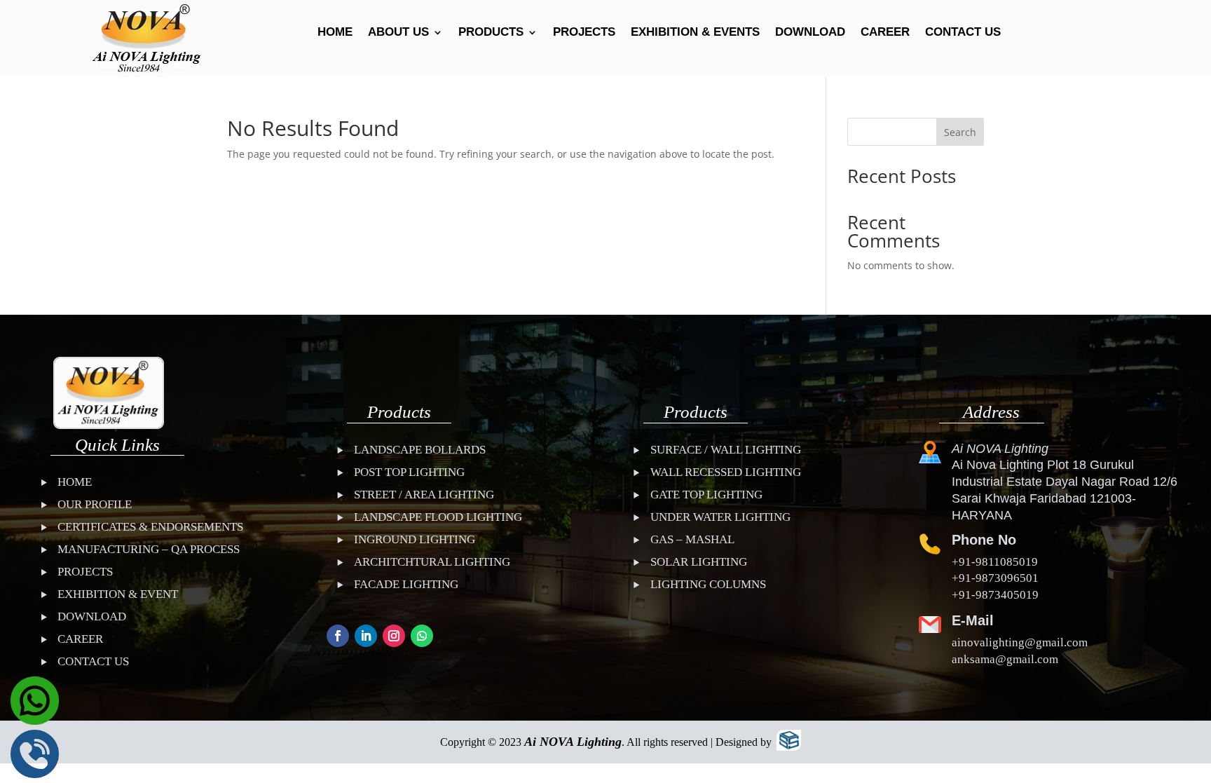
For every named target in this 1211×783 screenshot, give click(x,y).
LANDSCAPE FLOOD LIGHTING (438, 517)
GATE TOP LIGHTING (706, 494)
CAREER (885, 33)
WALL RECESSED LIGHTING (725, 472)
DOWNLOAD (810, 33)
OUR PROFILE (94, 504)
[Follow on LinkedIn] (366, 636)
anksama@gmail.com (1005, 659)
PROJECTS (584, 33)
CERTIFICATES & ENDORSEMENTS (150, 526)
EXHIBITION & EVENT (117, 594)
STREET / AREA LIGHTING (424, 494)
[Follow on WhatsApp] (422, 636)
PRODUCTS (491, 33)
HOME (335, 33)
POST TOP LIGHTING (409, 472)
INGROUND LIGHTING (414, 539)
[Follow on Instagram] (394, 636)
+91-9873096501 (995, 578)
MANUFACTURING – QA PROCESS (148, 549)
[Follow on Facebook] (338, 636)
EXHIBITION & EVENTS (695, 33)
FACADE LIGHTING (406, 584)
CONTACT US (963, 33)
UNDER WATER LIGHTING (720, 517)
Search (960, 132)
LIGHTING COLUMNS (708, 584)
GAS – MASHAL (692, 539)
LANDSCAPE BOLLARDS (420, 449)
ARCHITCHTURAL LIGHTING (432, 561)
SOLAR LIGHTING (698, 561)
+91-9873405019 (995, 594)
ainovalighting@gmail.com (1020, 642)
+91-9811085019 (995, 561)
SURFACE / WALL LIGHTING (725, 449)
